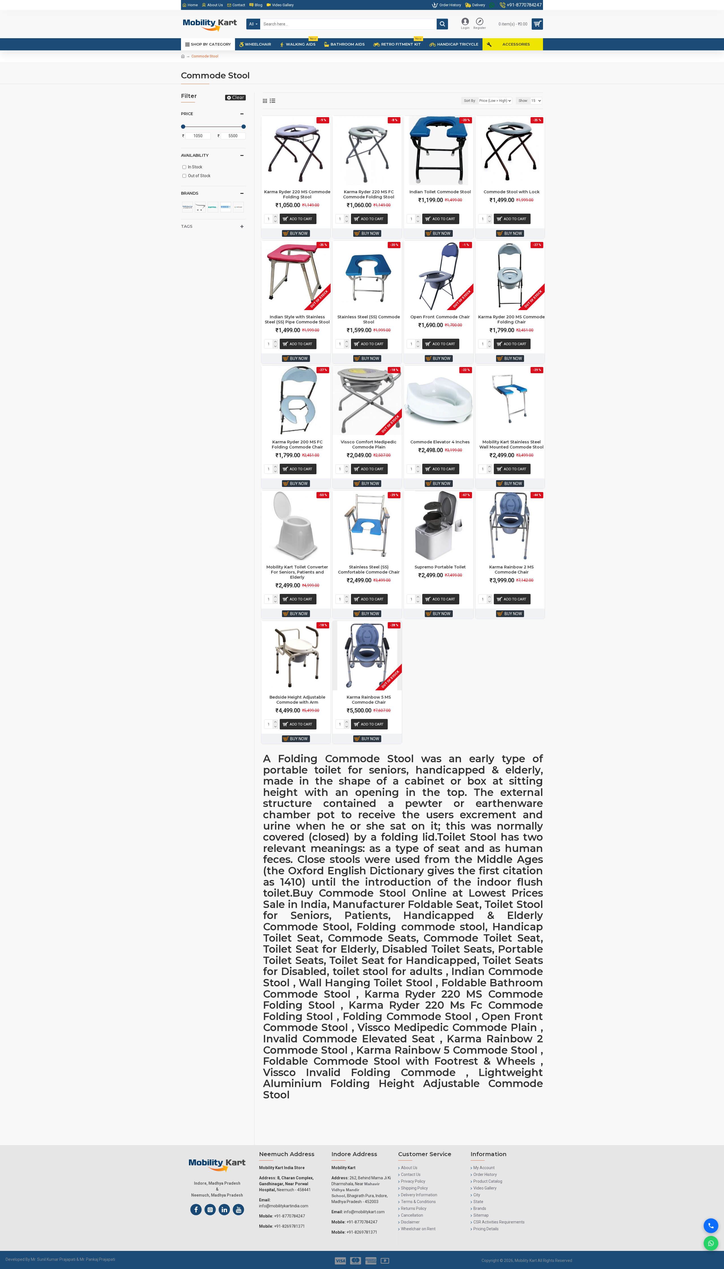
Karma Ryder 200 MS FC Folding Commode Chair (297, 444)
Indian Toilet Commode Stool (440, 191)
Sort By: (470, 101)
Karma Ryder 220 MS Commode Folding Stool (297, 194)
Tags (186, 226)
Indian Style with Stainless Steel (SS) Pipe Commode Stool (297, 319)
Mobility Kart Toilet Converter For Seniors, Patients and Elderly (297, 572)
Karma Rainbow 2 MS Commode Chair (511, 569)
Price (187, 113)
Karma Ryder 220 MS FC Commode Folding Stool (368, 194)
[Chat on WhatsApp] (711, 1243)
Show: (523, 101)
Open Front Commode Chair (440, 316)
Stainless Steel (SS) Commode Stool (368, 319)
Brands (189, 193)
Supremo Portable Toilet (440, 567)
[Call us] (711, 1220)
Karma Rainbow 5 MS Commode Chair (369, 700)
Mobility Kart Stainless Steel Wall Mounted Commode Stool (511, 444)
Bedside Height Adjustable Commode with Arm (297, 700)
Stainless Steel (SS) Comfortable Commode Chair (369, 569)
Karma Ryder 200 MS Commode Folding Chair (511, 319)
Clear (238, 97)
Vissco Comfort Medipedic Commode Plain (369, 444)
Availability (194, 155)
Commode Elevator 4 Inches (440, 442)
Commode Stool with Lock (512, 191)
